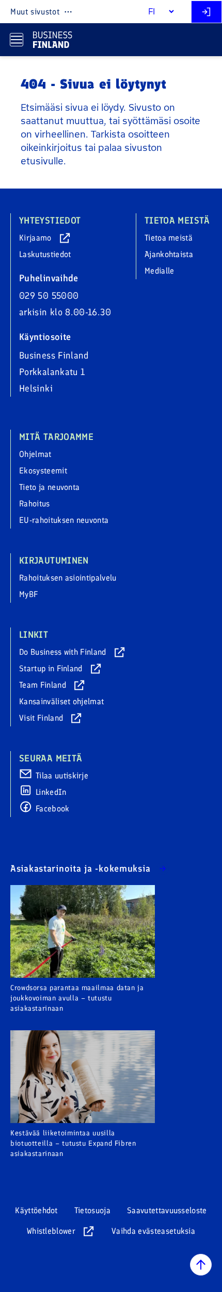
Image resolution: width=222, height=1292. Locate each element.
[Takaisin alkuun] (201, 1265)
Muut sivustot (34, 11)
